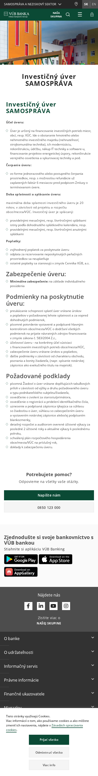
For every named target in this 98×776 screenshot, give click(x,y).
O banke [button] (12, 638)
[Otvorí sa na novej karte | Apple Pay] (56, 559)
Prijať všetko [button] (49, 739)
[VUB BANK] (16, 15)
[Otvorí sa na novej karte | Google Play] (21, 559)
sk (86, 4)
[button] (68, 15)
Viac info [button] (49, 765)
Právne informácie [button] (21, 680)
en (94, 4)
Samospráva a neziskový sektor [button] (30, 4)
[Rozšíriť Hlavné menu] (80, 15)
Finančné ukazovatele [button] (24, 694)
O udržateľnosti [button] (18, 652)
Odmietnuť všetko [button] (49, 752)
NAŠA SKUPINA (56, 14)
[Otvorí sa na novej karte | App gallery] (21, 572)
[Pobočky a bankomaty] (78, 4)
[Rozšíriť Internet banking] (92, 15)
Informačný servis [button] (21, 666)
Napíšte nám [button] (49, 495)
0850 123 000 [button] (49, 507)
